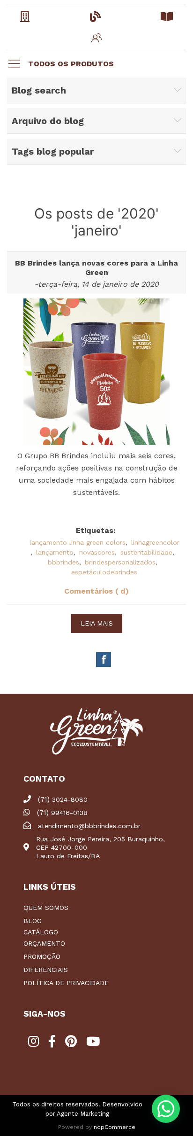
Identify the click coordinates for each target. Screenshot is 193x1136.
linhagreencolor (155, 542)
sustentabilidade (146, 552)
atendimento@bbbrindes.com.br (89, 826)
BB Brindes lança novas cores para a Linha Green (96, 268)
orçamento (44, 943)
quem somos (45, 907)
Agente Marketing (83, 1113)
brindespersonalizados (120, 562)
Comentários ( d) (96, 591)
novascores (97, 552)
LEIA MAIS (97, 623)
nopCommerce (114, 1127)
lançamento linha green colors (78, 542)
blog (32, 920)
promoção (41, 956)
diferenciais (45, 969)
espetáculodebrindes (104, 572)
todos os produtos (71, 63)
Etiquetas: (96, 530)
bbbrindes (63, 562)
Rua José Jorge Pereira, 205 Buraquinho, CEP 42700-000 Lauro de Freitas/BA (100, 847)
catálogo (40, 932)
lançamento (55, 552)
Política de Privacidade (66, 983)
